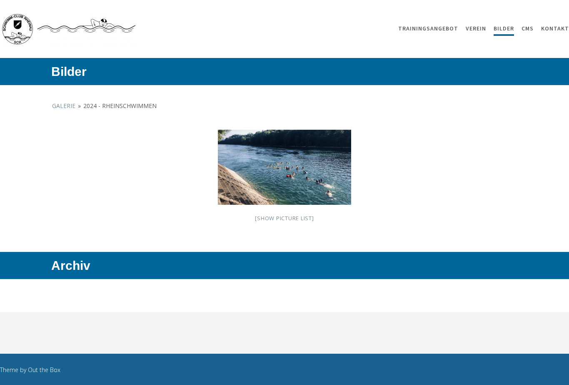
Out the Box (44, 370)
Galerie (63, 106)
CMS (528, 28)
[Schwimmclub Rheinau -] (69, 29)
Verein (476, 28)
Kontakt (555, 28)
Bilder (504, 28)
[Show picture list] (284, 218)
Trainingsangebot (428, 28)
